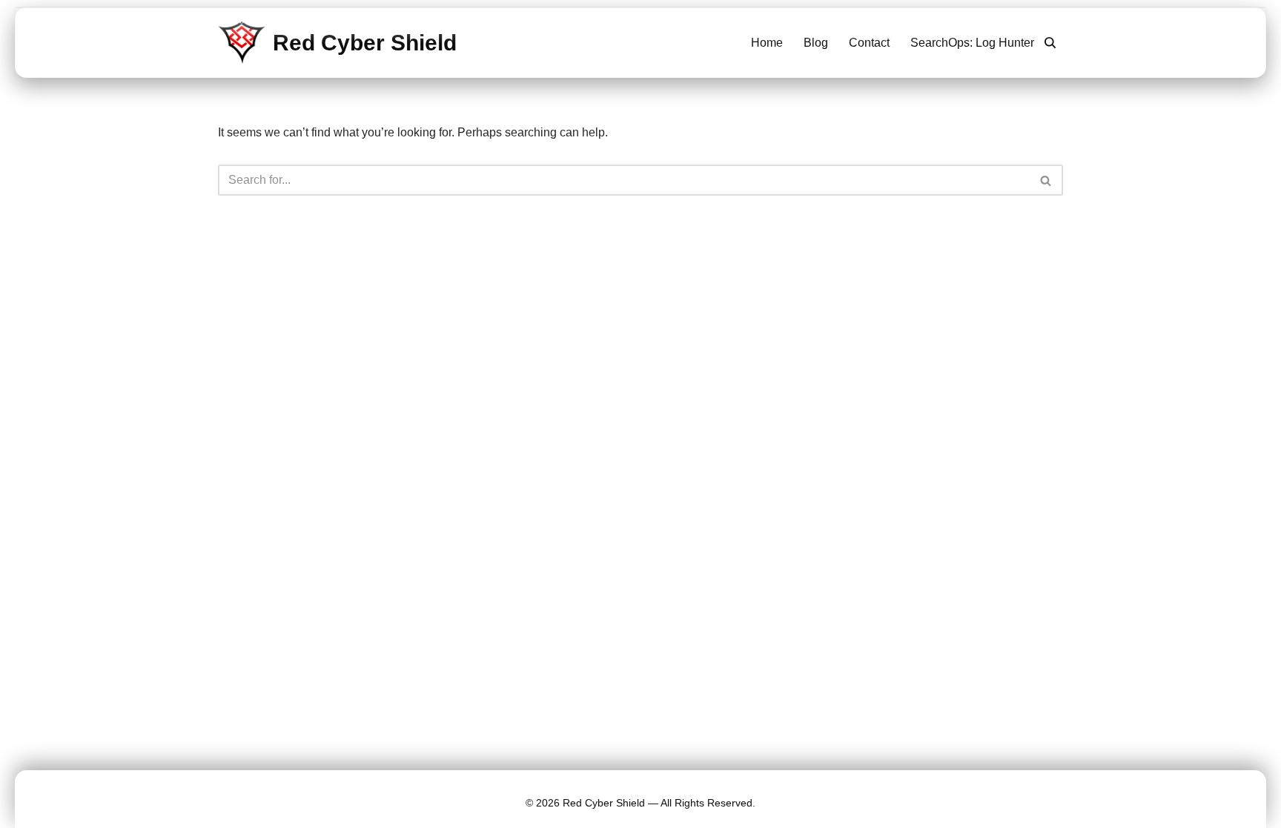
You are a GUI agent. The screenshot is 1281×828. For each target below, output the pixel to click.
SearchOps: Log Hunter (972, 42)
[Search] (1050, 42)
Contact (869, 42)
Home (767, 42)
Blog (816, 42)
